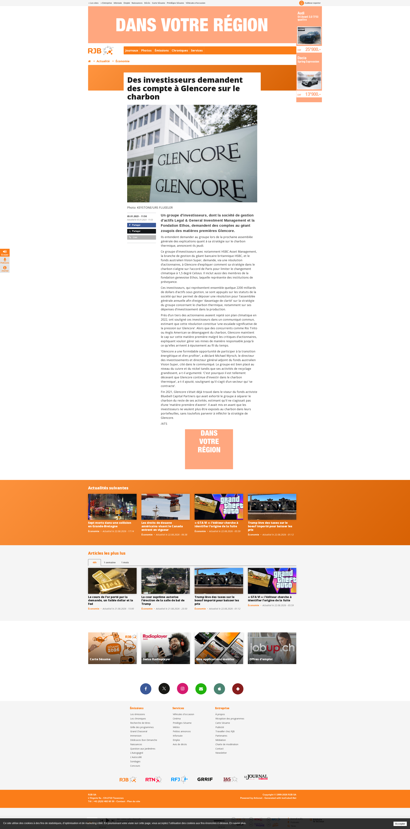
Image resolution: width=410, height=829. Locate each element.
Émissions (162, 50)
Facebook (145, 688)
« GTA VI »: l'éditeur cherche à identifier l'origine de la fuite (216, 524)
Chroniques (180, 50)
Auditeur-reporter (313, 3)
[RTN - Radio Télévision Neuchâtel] (153, 779)
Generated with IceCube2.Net (280, 798)
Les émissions (137, 714)
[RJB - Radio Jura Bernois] (127, 779)
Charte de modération (226, 744)
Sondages (135, 761)
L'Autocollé (136, 757)
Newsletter (221, 753)
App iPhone (219, 688)
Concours (135, 766)
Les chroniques (138, 718)
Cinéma (177, 718)
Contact (219, 748)
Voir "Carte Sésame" (219, 648)
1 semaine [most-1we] (110, 562)
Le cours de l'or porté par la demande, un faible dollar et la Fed (110, 600)
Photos (146, 50)
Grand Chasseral (138, 731)
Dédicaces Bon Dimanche (143, 740)
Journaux (131, 50)
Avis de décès (180, 744)
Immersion (135, 735)
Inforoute (118, 3)
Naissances (137, 3)
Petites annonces (182, 731)
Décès (147, 3)
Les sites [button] (94, 3)
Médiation (220, 740)
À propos (220, 714)
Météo (176, 727)
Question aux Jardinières (142, 748)
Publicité (219, 727)
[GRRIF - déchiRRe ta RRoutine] (204, 779)
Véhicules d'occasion (195, 3)
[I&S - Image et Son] (230, 779)
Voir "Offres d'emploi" (165, 648)
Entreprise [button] (107, 3)
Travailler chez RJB (225, 731)
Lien (134, 237)
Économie (122, 61)
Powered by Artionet (251, 798)
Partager (135, 225)
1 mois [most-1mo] (125, 562)
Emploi (127, 3)
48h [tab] (95, 562)
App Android (237, 688)
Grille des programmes (142, 727)
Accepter (400, 823)
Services (197, 50)
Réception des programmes (229, 718)
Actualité (103, 61)
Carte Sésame (158, 3)
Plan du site (133, 801)
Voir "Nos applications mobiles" (112, 648)
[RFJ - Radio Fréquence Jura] (179, 779)
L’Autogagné (136, 753)
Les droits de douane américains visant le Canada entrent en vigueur (162, 526)
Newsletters (201, 688)
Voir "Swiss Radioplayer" (272, 648)
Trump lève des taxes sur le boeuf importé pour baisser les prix (270, 526)
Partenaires (221, 735)
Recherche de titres (140, 723)
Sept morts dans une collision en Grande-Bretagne (109, 524)
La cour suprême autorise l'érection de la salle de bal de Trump (162, 600)
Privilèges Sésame (175, 3)
